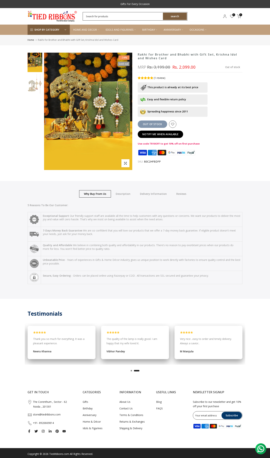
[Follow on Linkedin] (50, 431)
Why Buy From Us (95, 193)
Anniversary (89, 415)
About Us (124, 402)
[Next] (125, 111)
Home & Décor (92, 421)
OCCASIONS (197, 29)
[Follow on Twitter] (36, 431)
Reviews (181, 193)
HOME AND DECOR (85, 29)
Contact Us (126, 408)
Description (123, 193)
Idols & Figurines (92, 428)
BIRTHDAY (148, 29)
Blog (159, 402)
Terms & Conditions (131, 415)
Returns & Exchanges (132, 421)
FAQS (159, 408)
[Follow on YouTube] (64, 431)
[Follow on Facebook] (29, 431)
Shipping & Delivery (130, 428)
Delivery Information (153, 193)
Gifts (85, 402)
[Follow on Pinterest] (57, 431)
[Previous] (50, 111)
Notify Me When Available (160, 134)
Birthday (88, 408)
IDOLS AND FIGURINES (119, 29)
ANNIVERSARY (172, 29)
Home (31, 39)
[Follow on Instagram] (43, 431)
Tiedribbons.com (59, 454)
